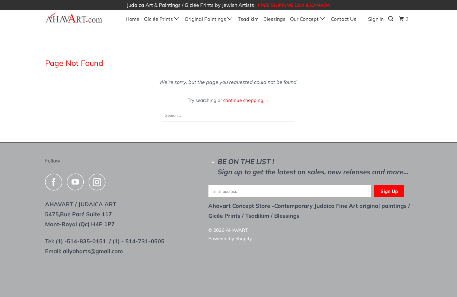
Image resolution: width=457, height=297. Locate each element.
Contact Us (343, 19)
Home (132, 19)
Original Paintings (206, 19)
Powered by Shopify (230, 238)
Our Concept (305, 19)
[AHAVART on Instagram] (99, 181)
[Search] (391, 19)
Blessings (274, 19)
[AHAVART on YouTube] (77, 181)
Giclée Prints (159, 19)
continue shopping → (246, 100)
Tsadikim (248, 19)
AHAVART (236, 230)
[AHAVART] (77, 17)
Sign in (376, 19)
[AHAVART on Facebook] (55, 181)
